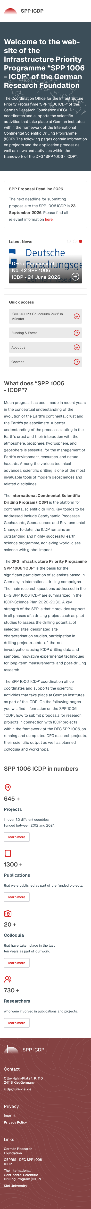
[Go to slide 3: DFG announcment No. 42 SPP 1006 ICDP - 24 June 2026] (80, 241)
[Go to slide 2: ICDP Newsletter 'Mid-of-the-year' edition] (74, 241)
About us (18, 347)
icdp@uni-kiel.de (17, 1089)
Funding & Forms (24, 333)
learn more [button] (16, 837)
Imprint (10, 1115)
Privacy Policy (15, 1122)
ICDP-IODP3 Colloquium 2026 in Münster (37, 316)
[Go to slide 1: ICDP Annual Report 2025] (68, 241)
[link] (23, 11)
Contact (17, 362)
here (49, 219)
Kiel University (15, 1186)
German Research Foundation (18, 1151)
